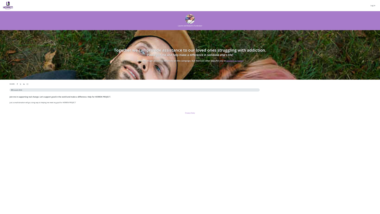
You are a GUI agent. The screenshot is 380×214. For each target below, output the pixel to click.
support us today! (234, 60)
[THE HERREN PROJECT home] (8, 6)
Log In (372, 5)
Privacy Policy (190, 113)
